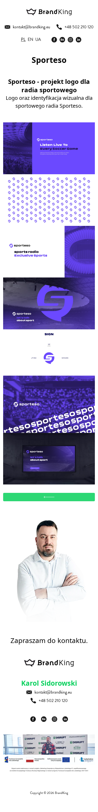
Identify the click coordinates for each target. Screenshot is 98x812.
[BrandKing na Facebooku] (54, 39)
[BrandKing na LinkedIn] (78, 39)
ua (38, 39)
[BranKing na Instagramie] (70, 39)
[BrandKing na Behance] (62, 39)
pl (23, 39)
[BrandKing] (49, 11)
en (30, 39)
